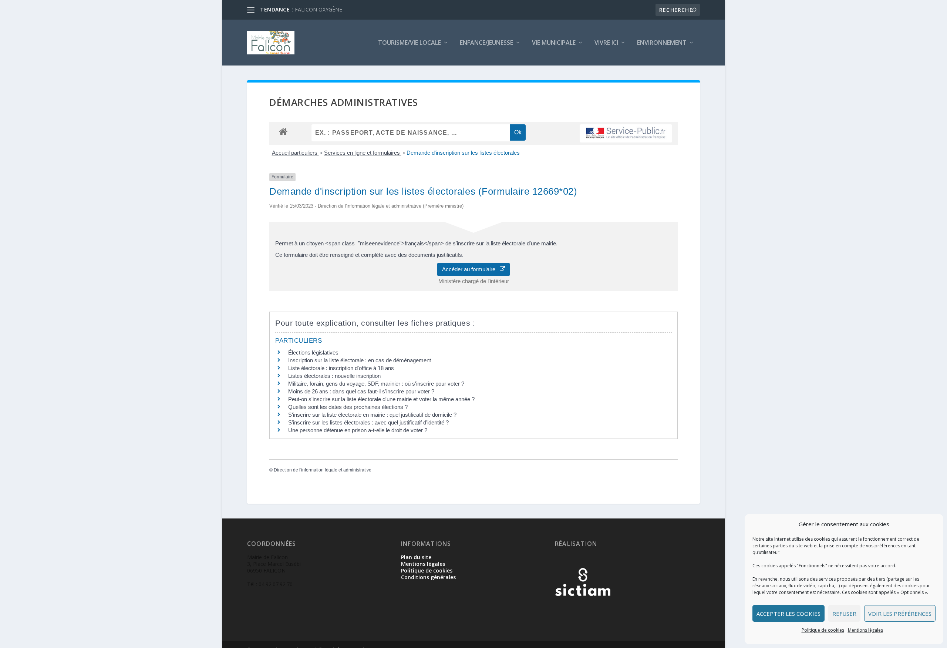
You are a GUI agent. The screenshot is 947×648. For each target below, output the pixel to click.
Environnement (662, 43)
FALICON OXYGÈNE (318, 9)
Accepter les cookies (788, 613)
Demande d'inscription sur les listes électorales (463, 153)
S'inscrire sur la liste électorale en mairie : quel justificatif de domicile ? (372, 415)
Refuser (844, 613)
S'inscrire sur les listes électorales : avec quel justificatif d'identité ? (368, 422)
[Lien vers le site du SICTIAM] (582, 607)
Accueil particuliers (295, 153)
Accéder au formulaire (471, 269)
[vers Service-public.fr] (626, 133)
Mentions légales (865, 630)
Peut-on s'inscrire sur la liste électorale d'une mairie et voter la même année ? (381, 399)
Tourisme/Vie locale (409, 43)
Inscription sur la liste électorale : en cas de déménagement (359, 360)
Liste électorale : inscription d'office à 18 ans (341, 368)
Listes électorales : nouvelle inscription (334, 376)
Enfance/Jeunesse (486, 43)
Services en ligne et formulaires (362, 153)
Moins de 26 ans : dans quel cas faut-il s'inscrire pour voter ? (361, 391)
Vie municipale (554, 43)
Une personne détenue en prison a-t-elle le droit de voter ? (357, 430)
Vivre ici (606, 43)
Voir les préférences (899, 613)
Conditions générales (428, 577)
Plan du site (416, 557)
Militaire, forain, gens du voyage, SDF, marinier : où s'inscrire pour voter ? (376, 383)
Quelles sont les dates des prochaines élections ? (348, 407)
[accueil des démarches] (283, 131)
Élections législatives (313, 352)
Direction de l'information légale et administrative (322, 470)
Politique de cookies (823, 630)
